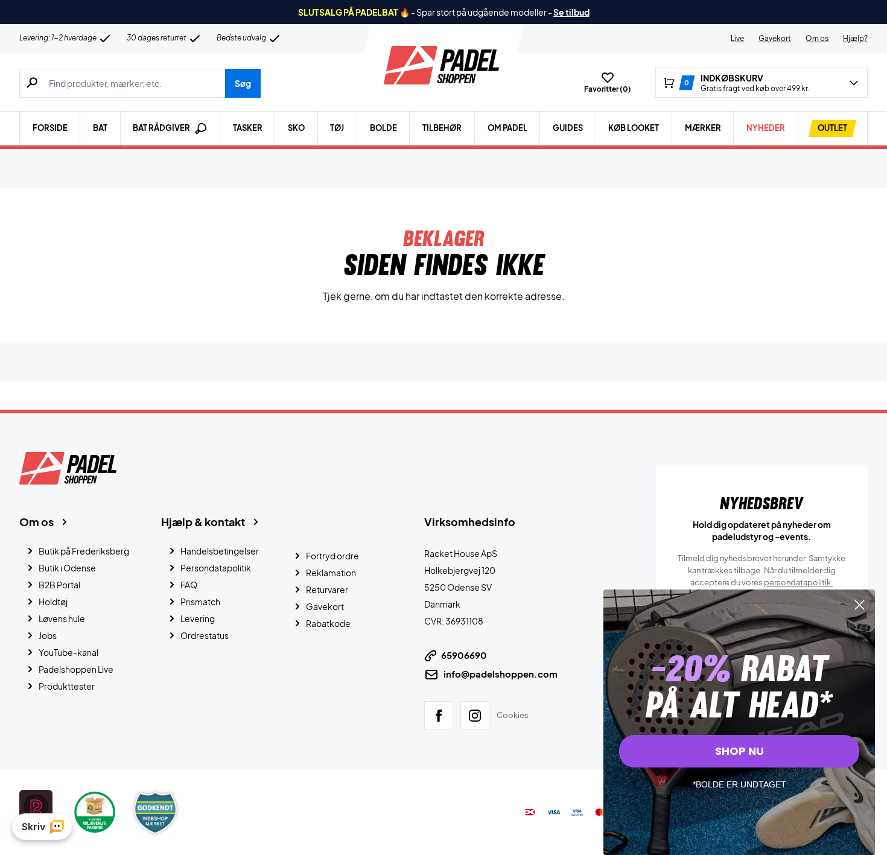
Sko (296, 128)
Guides (568, 128)
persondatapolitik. (798, 582)
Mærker (703, 128)
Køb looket (633, 128)
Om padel (507, 128)
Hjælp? (855, 38)
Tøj (337, 128)
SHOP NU (739, 750)
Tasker (247, 128)
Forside (50, 128)
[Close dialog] (859, 604)
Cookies (513, 715)
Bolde (383, 128)
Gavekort (774, 38)
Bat (100, 128)
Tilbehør (442, 128)
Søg (243, 83)
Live (737, 38)
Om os (817, 38)
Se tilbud (571, 12)
